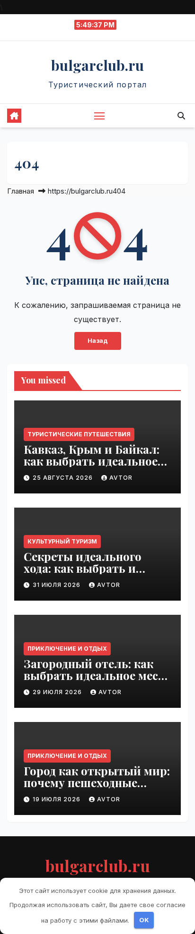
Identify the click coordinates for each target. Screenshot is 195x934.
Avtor (121, 477)
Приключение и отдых (67, 648)
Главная (20, 191)
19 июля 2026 (57, 799)
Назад (98, 340)
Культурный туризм (62, 541)
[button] (181, 115)
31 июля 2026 (57, 584)
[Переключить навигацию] (99, 115)
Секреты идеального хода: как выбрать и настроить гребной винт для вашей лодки (93, 574)
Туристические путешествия (79, 434)
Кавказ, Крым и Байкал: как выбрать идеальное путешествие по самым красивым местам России (96, 467)
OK (144, 920)
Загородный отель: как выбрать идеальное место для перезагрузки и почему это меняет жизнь (97, 681)
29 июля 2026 (58, 692)
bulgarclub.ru (97, 65)
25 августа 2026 (64, 477)
